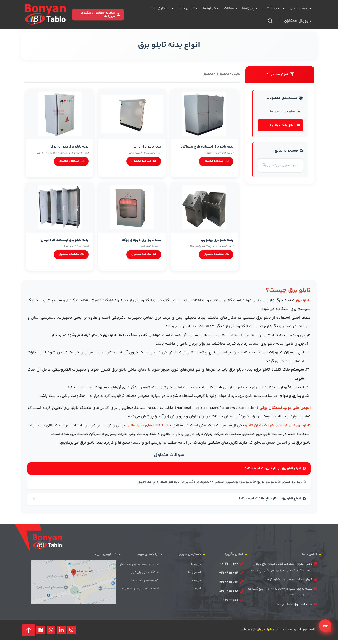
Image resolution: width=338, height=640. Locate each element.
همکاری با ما (160, 8)
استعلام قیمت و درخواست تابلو (139, 564)
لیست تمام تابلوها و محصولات (140, 588)
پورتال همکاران (296, 21)
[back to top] (28, 630)
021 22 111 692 (229, 563)
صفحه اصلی (299, 8)
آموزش (196, 588)
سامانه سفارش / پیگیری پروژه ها (98, 14)
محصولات (273, 8)
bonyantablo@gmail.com (294, 604)
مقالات (229, 8)
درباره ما (209, 8)
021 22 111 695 (228, 591)
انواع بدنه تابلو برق (281, 124)
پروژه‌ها (248, 8)
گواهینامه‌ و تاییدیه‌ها (145, 580)
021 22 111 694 (228, 582)
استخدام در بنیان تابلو (145, 572)
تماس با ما (187, 8)
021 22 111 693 (228, 573)
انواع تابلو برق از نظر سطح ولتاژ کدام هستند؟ (270, 498)
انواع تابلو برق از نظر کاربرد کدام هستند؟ (272, 468)
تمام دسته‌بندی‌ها (282, 111)
